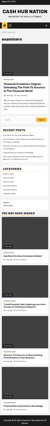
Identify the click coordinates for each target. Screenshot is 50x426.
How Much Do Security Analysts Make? (18, 135)
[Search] (46, 25)
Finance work (9, 79)
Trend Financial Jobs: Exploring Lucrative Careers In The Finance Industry (25, 305)
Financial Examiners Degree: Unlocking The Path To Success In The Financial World (24, 87)
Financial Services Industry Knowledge (18, 153)
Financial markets (10, 186)
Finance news (8, 178)
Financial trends (9, 194)
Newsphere (36, 420)
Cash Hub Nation (25, 11)
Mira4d (6, 202)
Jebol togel (8, 205)
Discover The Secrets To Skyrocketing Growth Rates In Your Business (23, 356)
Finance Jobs (8, 174)
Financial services (10, 190)
